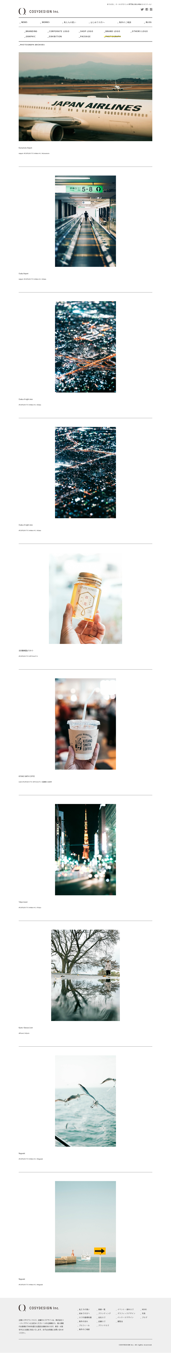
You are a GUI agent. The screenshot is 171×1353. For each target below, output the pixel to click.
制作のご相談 (125, 22)
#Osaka (44, 279)
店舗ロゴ (102, 1321)
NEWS (24, 22)
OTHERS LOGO (140, 31)
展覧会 (120, 1321)
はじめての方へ (98, 22)
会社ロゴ (102, 1317)
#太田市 (49, 782)
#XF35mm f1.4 (33, 656)
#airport (21, 153)
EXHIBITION (55, 36)
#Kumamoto (45, 153)
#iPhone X (22, 1033)
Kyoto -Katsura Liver (26, 1027)
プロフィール (84, 1325)
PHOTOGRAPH (113, 36)
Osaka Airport (23, 273)
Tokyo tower (23, 902)
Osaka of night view (26, 399)
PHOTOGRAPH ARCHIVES (32, 44)
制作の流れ (83, 1321)
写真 (144, 1313)
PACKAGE (85, 36)
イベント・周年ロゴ (126, 1309)
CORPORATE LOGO (59, 31)
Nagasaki (22, 1153)
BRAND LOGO (113, 31)
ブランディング (104, 1313)
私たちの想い (70, 22)
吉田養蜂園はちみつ (26, 650)
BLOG (149, 22)
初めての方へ (84, 1313)
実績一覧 (102, 1309)
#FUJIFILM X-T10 (29, 153)
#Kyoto (27, 1033)
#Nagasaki (40, 1159)
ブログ (144, 1317)
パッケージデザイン (126, 1317)
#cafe (20, 782)
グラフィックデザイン (126, 1313)
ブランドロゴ (103, 1325)
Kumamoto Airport (25, 148)
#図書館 (44, 782)
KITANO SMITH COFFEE (27, 776)
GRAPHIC (31, 36)
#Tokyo (39, 907)
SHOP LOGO (86, 31)
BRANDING (31, 31)
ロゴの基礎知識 (85, 1317)
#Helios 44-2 (37, 153)
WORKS (46, 22)
